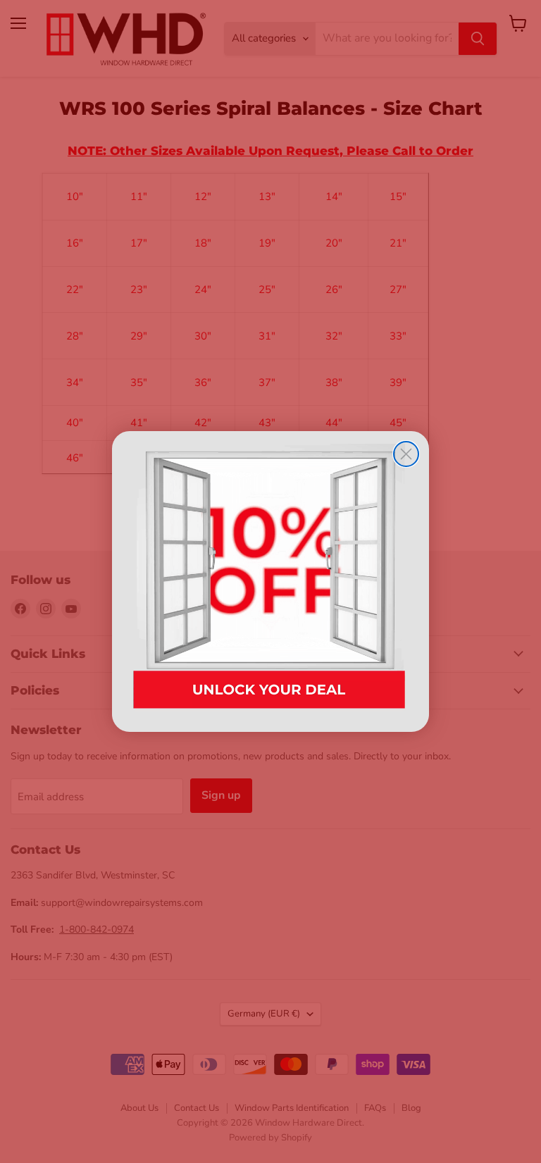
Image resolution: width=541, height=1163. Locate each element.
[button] (270, 581)
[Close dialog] (406, 454)
